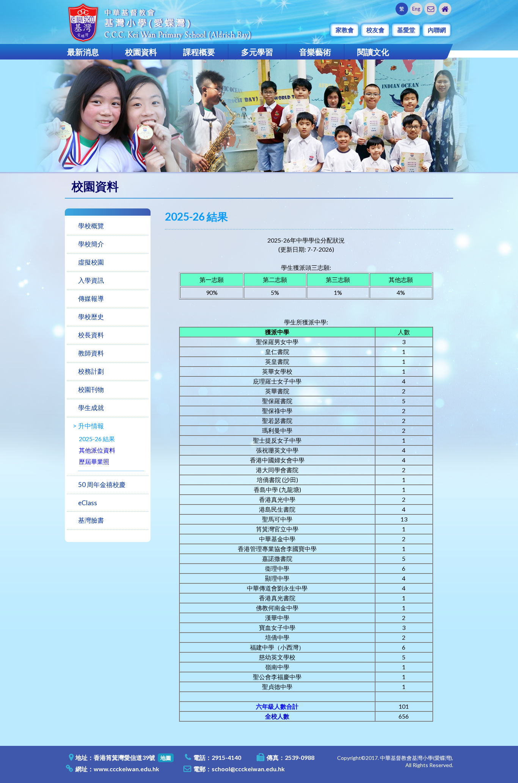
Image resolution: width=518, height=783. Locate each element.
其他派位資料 (97, 450)
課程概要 (199, 51)
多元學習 (257, 51)
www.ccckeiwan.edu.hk (126, 768)
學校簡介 (91, 244)
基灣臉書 (91, 520)
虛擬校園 (91, 262)
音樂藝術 (315, 51)
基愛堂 (406, 29)
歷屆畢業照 (94, 461)
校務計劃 (91, 371)
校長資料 (91, 335)
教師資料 (91, 353)
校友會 (375, 29)
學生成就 (91, 408)
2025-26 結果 (97, 438)
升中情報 (91, 426)
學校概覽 (91, 226)
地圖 (165, 758)
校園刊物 (91, 389)
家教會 (345, 29)
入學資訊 (91, 280)
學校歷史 (91, 317)
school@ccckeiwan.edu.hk (248, 768)
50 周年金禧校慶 (102, 485)
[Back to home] (445, 9)
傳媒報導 (91, 298)
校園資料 (141, 51)
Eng (416, 9)
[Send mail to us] (430, 9)
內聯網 (437, 29)
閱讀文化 (373, 51)
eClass (87, 503)
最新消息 (83, 51)
